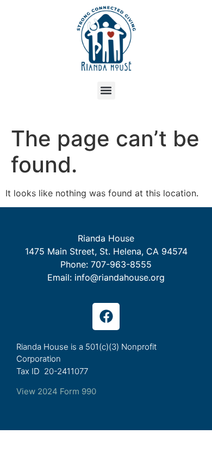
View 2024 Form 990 (56, 391)
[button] (106, 91)
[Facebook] (106, 316)
